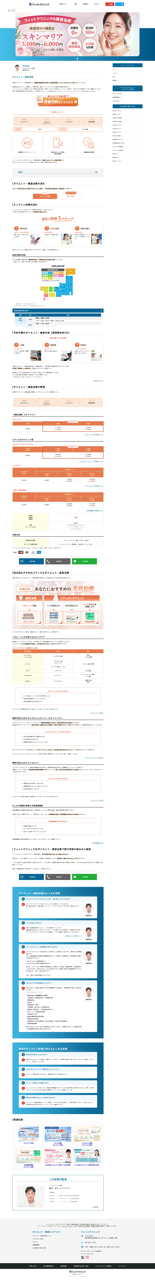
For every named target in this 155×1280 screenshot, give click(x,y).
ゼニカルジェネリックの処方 (94, 758)
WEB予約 (32, 561)
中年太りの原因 (117, 136)
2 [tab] (77, 58)
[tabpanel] (77, 34)
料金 (75, 4)
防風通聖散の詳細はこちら (95, 510)
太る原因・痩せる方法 (39, 1248)
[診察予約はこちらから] (58, 105)
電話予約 (59, 561)
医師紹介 (86, 4)
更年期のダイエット (118, 139)
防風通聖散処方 (117, 97)
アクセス (96, 4)
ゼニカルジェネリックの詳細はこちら (91, 461)
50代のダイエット (117, 132)
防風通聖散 (36, 1245)
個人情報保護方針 (48, 1266)
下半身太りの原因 (117, 121)
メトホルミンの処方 (97, 800)
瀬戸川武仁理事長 (84, 1226)
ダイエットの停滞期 (118, 146)
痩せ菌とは (115, 157)
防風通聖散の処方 (98, 843)
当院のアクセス (98, 381)
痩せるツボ (115, 154)
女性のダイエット (117, 110)
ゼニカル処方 (116, 101)
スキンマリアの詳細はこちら (94, 434)
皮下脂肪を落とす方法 (118, 143)
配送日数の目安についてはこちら (42, 1104)
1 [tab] (74, 58)
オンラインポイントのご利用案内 (91, 1251)
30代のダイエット (117, 125)
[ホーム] (39, 5)
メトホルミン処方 (117, 93)
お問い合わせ (32, 1266)
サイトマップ (122, 1266)
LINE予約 (85, 561)
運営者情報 (64, 1266)
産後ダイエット (117, 114)
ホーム (114, 69)
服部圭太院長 (95, 1226)
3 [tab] (80, 58)
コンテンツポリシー (68, 1226)
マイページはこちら (87, 1254)
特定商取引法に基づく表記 (81, 1266)
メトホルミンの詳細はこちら (94, 486)
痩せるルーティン (117, 161)
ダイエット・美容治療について (42, 1236)
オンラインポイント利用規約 (103, 1266)
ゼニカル (35, 1242)
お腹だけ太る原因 (117, 118)
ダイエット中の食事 (118, 150)
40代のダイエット (117, 128)
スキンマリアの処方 (97, 713)
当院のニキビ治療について (74, 936)
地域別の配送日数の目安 (21, 310)
